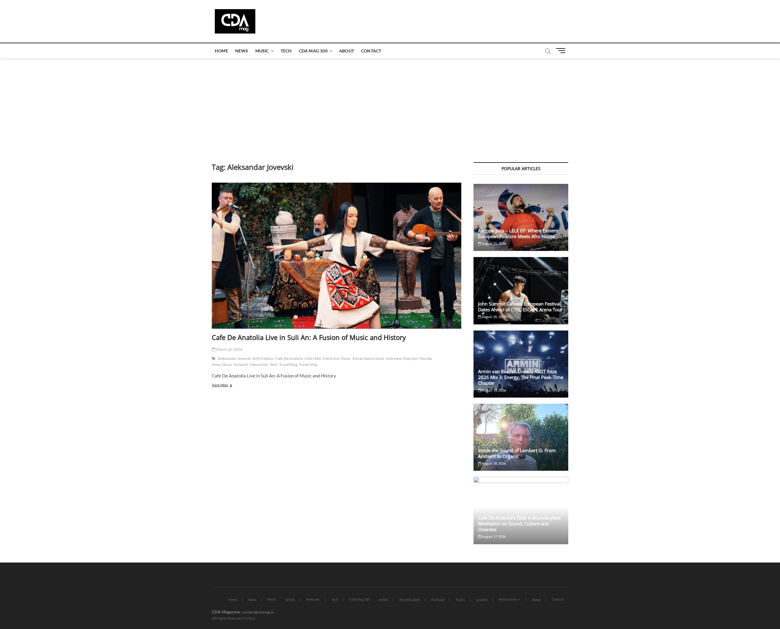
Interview (394, 358)
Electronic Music (337, 358)
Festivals (438, 600)
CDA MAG (312, 358)
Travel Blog (288, 364)
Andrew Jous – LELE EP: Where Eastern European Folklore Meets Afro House (518, 233)
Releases (313, 599)
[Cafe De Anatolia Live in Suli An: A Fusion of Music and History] (336, 256)
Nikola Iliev (259, 364)
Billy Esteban (263, 358)
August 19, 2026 (493, 390)
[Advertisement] (390, 104)
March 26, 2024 (228, 349)
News (241, 50)
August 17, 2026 (493, 536)
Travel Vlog (308, 364)
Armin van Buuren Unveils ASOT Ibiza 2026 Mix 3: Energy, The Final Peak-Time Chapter (520, 377)
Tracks (460, 600)
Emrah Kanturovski (368, 358)
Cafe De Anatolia (289, 358)
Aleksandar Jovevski (234, 358)
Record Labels (409, 600)
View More (226, 385)
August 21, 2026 (493, 243)
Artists (290, 600)
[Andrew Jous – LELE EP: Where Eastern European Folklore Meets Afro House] (520, 217)
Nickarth (241, 364)
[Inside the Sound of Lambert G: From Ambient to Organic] (520, 437)
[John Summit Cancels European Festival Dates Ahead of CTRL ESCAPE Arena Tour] (520, 290)
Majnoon (410, 358)
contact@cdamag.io (258, 612)
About (346, 50)
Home (221, 50)
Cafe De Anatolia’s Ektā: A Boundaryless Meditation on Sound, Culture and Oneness (519, 523)
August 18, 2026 (493, 463)
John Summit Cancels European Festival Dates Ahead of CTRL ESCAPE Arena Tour (520, 307)
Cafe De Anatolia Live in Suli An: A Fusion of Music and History (309, 337)
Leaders (482, 600)
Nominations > (509, 599)
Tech (286, 50)
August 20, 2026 (493, 317)
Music (262, 50)
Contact (371, 50)
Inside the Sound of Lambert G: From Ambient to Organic (517, 453)
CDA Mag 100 (313, 50)
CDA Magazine (226, 611)
